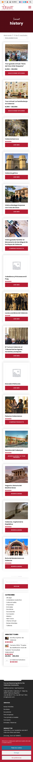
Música (8, 616)
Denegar (16, 753)
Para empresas (8, 715)
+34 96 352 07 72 (9, 695)
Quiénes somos (9, 688)
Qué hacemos (19, 688)
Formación (10, 614)
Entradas (9, 607)
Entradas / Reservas (10, 722)
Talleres (9, 626)
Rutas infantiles (11, 623)
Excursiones (10, 612)
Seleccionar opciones (16, 73)
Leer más (16, 145)
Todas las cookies (16, 748)
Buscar (16, 586)
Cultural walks (11, 602)
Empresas (10, 605)
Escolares (9, 609)
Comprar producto (16, 248)
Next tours (10, 619)
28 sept (9, 598)
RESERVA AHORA (16, 493)
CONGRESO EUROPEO (14, 600)
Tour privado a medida (11, 717)
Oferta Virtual (11, 621)
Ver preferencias (16, 757)
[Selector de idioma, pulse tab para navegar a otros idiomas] (4, 2)
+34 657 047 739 (21, 695)
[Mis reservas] (7, 2)
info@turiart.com (9, 697)
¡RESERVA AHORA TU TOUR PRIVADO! (16, 456)
